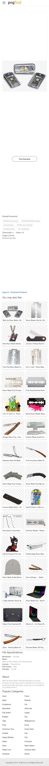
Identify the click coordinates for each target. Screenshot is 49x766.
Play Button (6, 712)
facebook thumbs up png (31, 221)
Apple (4, 700)
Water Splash (29, 745)
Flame (26, 696)
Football (5, 733)
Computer (28, 741)
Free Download (24, 159)
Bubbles (5, 716)
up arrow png (8, 225)
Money (27, 753)
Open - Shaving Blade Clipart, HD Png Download (20, 647)
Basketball (6, 708)
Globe (4, 741)
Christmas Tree (8, 729)
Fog (25, 716)
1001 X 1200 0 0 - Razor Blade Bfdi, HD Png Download (22, 414)
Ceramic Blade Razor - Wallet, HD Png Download (20, 507)
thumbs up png (9, 229)
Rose (4, 725)
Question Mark (30, 749)
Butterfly (27, 700)
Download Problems (18, 292)
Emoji (26, 725)
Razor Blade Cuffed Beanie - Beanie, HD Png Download (23, 577)
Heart (4, 696)
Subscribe (28, 708)
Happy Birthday (8, 737)
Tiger (4, 720)
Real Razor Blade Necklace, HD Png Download (20, 343)
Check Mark (29, 729)
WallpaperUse (29, 720)
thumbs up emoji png (24, 225)
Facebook (6, 753)
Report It (5, 292)
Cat (25, 704)
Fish (26, 737)
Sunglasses (6, 704)
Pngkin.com (6, 749)
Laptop (27, 712)
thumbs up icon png (11, 221)
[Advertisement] (24, 36)
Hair (26, 733)
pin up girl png (23, 229)
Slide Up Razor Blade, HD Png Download (17, 320)
